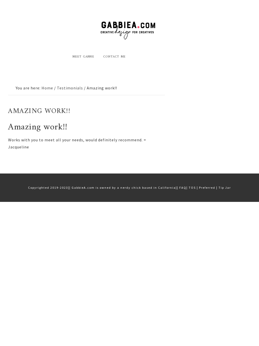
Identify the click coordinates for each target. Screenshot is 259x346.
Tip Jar (225, 187)
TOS (192, 187)
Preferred (207, 187)
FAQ (182, 187)
